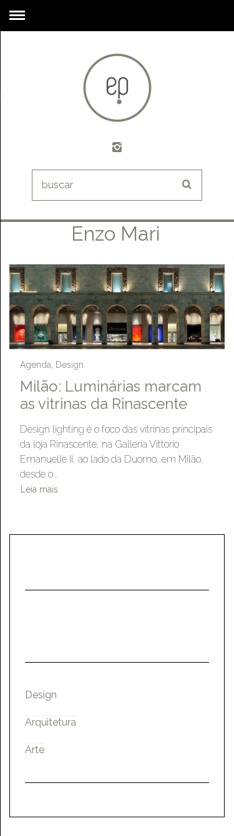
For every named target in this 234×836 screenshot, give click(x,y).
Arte (34, 750)
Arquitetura (50, 722)
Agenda (35, 365)
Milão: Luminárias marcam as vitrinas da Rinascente (111, 395)
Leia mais (39, 489)
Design (70, 365)
